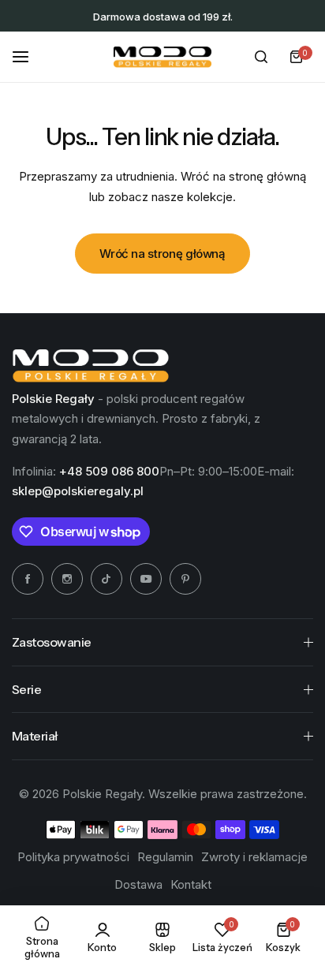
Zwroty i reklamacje (254, 856)
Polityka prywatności (73, 856)
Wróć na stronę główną (162, 253)
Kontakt (190, 884)
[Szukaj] (261, 56)
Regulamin (165, 856)
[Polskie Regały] (162, 57)
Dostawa (138, 884)
